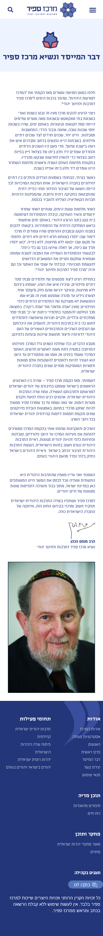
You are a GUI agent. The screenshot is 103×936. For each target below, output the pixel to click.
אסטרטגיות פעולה (86, 736)
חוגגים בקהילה (87, 873)
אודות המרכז (90, 729)
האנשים (94, 744)
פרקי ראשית (90, 752)
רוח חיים (94, 813)
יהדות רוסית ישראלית (34, 759)
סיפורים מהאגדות (86, 805)
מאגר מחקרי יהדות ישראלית (78, 844)
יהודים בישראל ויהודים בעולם (28, 767)
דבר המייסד (91, 759)
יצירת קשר (92, 767)
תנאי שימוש (91, 775)
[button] (92, 9)
